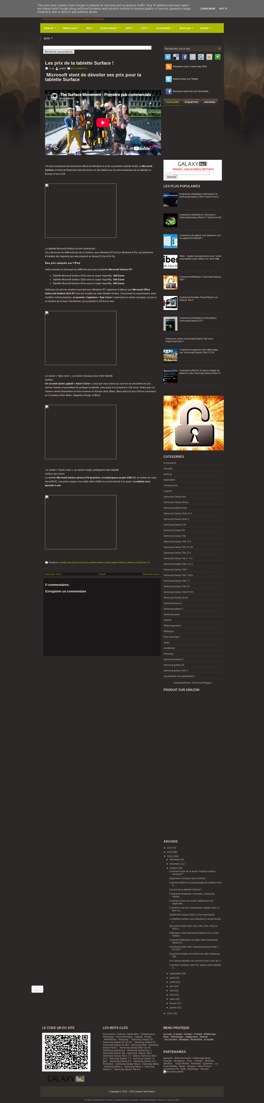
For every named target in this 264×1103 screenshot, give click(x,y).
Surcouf (204, 1069)
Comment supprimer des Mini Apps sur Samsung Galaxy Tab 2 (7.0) (198, 351)
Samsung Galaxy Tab (175, 536)
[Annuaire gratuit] (173, 1071)
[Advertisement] (192, 132)
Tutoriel (167, 620)
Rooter (148, 1036)
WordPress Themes (104, 1100)
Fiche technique (124, 1036)
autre (69, 562)
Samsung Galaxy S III (175, 524)
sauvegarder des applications (179, 676)
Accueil (102, 574)
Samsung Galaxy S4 (145, 1042)
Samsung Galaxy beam (176, 597)
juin (172, 986)
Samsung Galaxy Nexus (176, 502)
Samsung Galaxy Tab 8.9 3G (178, 592)
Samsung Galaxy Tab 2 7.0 (117, 1055)
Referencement (183, 1058)
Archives (209, 102)
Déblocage (71, 28)
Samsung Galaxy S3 (142, 1039)
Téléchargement (172, 625)
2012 (170, 856)
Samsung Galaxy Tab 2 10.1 (178, 564)
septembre (175, 973)
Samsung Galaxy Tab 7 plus (178, 575)
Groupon (191, 1066)
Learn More (207, 8)
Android (168, 474)
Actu (48, 38)
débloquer (169, 631)
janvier (173, 1007)
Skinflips (167, 1063)
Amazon (167, 1060)
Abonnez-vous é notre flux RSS (190, 66)
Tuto (145, 28)
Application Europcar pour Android (187, 878)
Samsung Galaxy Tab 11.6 (177, 552)
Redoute (209, 1060)
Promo (205, 28)
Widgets (37, 990)
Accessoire (164, 28)
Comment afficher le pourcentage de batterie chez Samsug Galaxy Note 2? (200, 372)
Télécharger (109, 28)
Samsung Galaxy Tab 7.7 (177, 580)
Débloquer (108, 1036)
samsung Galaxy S (173, 659)
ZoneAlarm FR (171, 1069)
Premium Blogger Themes (152, 1100)
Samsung (123, 1039)
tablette (93, 562)
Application (169, 479)
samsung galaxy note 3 (176, 670)
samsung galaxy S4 (174, 665)
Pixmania (196, 1063)
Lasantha (134, 1100)
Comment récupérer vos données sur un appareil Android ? (200, 237)
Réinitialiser (110, 1039)
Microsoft (76, 562)
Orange (199, 1060)
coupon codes (173, 1100)
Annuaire (168, 1058)
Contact (188, 1034)
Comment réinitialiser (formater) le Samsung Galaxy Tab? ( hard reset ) (199, 195)
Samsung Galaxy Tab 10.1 (177, 541)
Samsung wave (172, 614)
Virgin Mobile (182, 1063)
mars (172, 999)
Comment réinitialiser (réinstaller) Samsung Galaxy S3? (197, 319)
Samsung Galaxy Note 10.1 (178, 513)
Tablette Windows (118, 562)
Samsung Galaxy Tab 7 (176, 569)
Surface (85, 562)
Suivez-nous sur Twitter (185, 79)
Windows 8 (132, 562)
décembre (175, 859)
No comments (79, 68)
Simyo (182, 1066)
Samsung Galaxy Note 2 (176, 519)
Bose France (204, 1066)
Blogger (207, 682)
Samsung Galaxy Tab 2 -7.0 (178, 558)
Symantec (208, 1063)
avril (172, 994)
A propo (177, 1034)
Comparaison (171, 485)
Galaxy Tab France (145, 1091)
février (173, 1003)
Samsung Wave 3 (173, 603)
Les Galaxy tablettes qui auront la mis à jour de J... (195, 960)
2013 (170, 852)
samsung (168, 653)
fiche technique (172, 637)
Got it (223, 8)
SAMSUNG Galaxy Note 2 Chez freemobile (192, 914)
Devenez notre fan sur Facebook (191, 91)
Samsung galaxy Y (173, 609)
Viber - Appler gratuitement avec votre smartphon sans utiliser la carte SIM (200, 257)
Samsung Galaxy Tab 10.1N (178, 547)
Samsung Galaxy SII (174, 530)
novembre (175, 864)
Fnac (189, 1060)
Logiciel (168, 491)
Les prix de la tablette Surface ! (79, 63)
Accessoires (170, 463)
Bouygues (179, 1060)
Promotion (108, 1064)
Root (89, 28)
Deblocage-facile (202, 1058)
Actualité (62, 562)
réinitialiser (169, 648)
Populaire (172, 102)
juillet (173, 982)
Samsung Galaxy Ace (175, 496)
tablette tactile (103, 562)
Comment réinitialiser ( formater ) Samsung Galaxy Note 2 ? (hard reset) (200, 216)
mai (172, 990)
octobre (174, 868)
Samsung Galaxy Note (175, 508)
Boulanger (193, 1069)
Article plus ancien (151, 574)
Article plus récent (52, 574)
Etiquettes (191, 102)
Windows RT (144, 562)
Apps (130, 28)
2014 (170, 847)
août (172, 977)
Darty (183, 1069)
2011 (170, 1013)
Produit (50, 28)
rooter (167, 642)
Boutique (186, 28)
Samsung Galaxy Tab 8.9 (177, 586)
